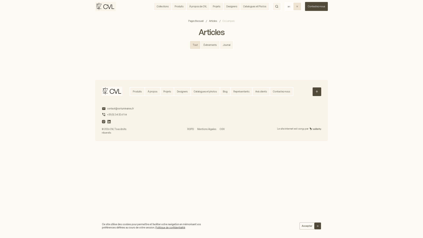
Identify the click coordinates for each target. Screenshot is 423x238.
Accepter (307, 225)
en (289, 6)
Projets (216, 6)
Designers (231, 6)
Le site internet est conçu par (292, 128)
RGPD (190, 129)
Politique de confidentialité (170, 227)
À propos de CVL (198, 6)
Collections (163, 6)
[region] (211, 225)
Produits (179, 6)
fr (297, 6)
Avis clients (261, 91)
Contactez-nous (316, 6)
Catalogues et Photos (254, 6)
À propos (152, 91)
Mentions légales (206, 129)
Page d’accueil (196, 21)
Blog (225, 91)
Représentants (241, 91)
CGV (222, 129)
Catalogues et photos (205, 91)
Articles (213, 21)
